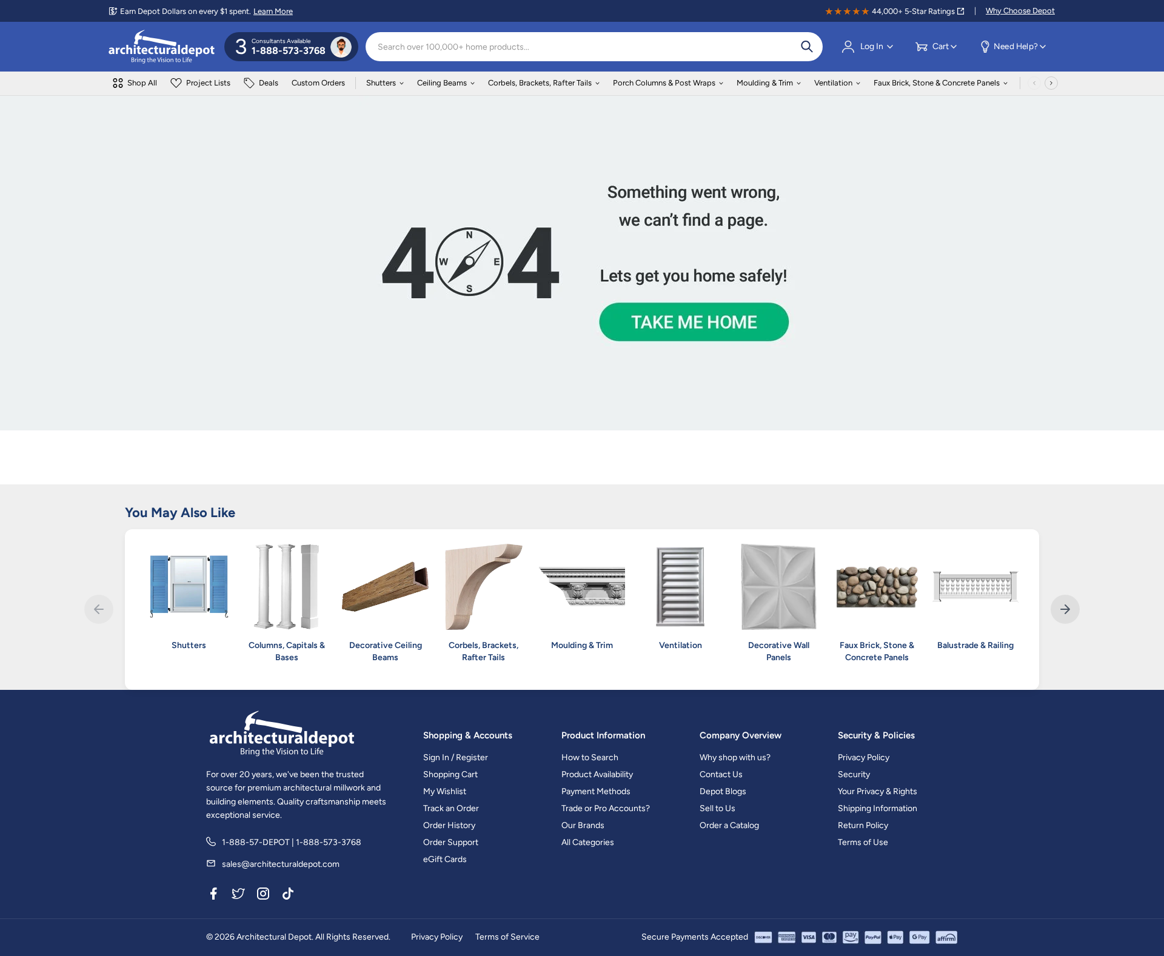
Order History (449, 825)
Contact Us (721, 774)
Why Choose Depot (1020, 10)
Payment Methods (595, 791)
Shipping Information (877, 808)
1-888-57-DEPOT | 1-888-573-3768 (291, 842)
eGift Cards (445, 859)
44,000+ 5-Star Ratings (913, 11)
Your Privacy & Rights (877, 791)
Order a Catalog (729, 825)
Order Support (450, 842)
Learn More (273, 11)
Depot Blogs (723, 791)
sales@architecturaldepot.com (281, 864)
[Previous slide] (98, 609)
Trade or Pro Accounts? (605, 808)
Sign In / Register (455, 757)
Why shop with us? (735, 757)
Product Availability (597, 774)
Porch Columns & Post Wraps (664, 82)
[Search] (807, 47)
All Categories (587, 842)
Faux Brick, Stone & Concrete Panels (937, 82)
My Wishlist (444, 791)
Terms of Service (507, 937)
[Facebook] (213, 895)
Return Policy (863, 825)
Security (854, 774)
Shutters (381, 82)
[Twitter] (238, 895)
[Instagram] (263, 895)
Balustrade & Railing (975, 645)
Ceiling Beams (442, 82)
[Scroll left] (1034, 83)
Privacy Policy (863, 757)
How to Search (589, 757)
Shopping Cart (450, 774)
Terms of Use (863, 842)
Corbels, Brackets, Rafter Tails (540, 82)
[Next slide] (1065, 609)
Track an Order (451, 808)
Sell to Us (717, 808)
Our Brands (582, 825)
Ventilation (833, 82)
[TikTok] (288, 895)
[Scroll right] (1051, 83)
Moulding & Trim (765, 82)
